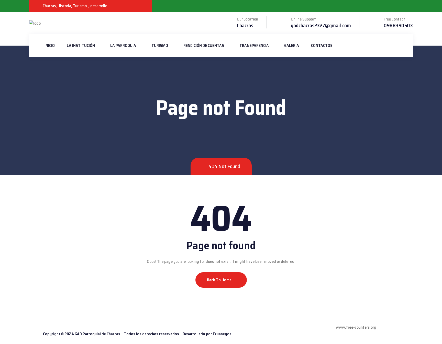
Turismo (159, 45)
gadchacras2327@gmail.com (321, 25)
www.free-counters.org (356, 327)
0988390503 (398, 25)
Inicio (50, 45)
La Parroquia (123, 45)
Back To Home (219, 280)
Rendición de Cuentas (203, 45)
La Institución (81, 45)
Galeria (291, 45)
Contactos (322, 45)
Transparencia (254, 45)
